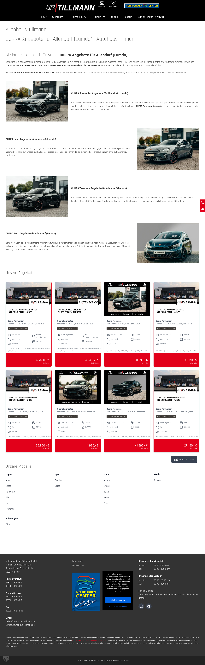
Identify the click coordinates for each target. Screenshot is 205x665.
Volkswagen (12, 518)
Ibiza (8, 497)
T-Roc (8, 524)
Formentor (10, 491)
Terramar (10, 509)
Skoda (157, 474)
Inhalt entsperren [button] (118, 600)
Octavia (157, 480)
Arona (8, 480)
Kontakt (128, 17)
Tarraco (107, 503)
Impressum (77, 561)
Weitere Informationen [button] (118, 607)
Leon (8, 503)
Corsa (57, 485)
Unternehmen (79, 17)
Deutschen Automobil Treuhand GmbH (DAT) (90, 640)
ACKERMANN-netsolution (119, 660)
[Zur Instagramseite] (141, 606)
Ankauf (114, 17)
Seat (106, 474)
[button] (6, 659)
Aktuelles (100, 17)
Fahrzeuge (57, 17)
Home (44, 17)
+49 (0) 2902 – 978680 (151, 17)
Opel (57, 474)
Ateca (8, 485)
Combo (58, 480)
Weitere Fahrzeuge (186, 459)
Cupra (9, 474)
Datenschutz (78, 565)
